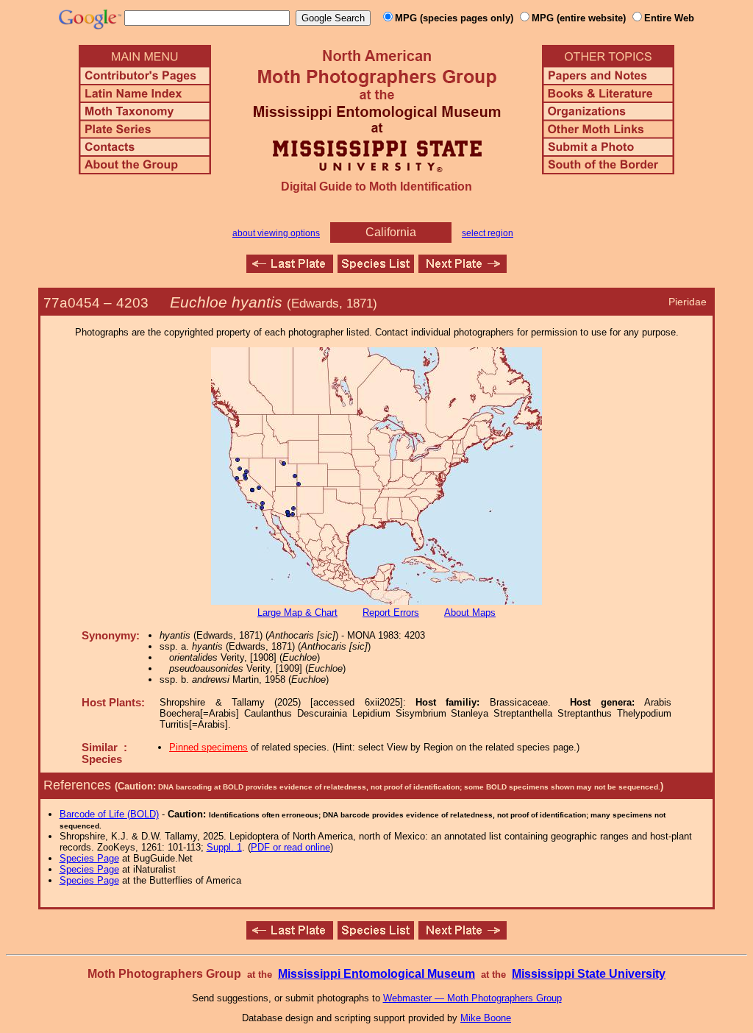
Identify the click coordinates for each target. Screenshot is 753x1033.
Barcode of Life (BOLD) (109, 814)
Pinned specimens (208, 747)
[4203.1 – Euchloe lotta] (462, 269)
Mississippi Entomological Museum (376, 974)
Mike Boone (485, 1017)
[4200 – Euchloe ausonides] (289, 269)
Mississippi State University (588, 974)
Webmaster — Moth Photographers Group (472, 998)
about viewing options (276, 233)
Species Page (89, 858)
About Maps (470, 612)
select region (487, 233)
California (390, 232)
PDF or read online (290, 847)
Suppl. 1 (224, 847)
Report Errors (391, 612)
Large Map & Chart (297, 612)
